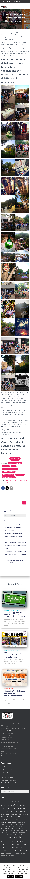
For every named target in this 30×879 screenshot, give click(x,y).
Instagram (12, 2)
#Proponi (19, 814)
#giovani (12, 480)
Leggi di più (23, 873)
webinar (12, 855)
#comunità (13, 801)
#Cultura (7, 480)
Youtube (14, 2)
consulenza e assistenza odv (20, 824)
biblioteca (11, 822)
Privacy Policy (4, 772)
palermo (7, 832)
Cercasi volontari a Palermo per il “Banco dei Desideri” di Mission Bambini (14, 536)
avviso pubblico (19, 819)
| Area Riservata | (22, 1)
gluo (14, 830)
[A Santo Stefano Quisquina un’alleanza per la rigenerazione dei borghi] (15, 677)
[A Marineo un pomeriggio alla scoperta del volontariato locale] (15, 639)
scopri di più (15, 458)
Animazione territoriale (15, 463)
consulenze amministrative (7, 826)
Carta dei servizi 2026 (6, 769)
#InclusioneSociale (18, 808)
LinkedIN (17, 2)
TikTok (4, 1)
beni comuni (6, 466)
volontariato (19, 474)
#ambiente (4, 802)
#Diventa (23, 805)
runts (19, 832)
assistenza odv (12, 819)
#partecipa (13, 814)
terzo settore (9, 834)
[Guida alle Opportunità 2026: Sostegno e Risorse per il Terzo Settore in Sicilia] (15, 599)
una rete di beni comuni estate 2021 (13, 853)
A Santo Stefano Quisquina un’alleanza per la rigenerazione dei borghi (14, 693)
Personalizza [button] (19, 876)
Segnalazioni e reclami (7, 766)
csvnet (25, 828)
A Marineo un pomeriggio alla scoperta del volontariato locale (14, 655)
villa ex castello (21, 483)
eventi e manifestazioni (8, 471)
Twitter (9, 2)
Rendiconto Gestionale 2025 (8, 777)
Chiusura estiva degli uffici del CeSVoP (15, 542)
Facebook (7, 2)
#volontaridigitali (6, 816)
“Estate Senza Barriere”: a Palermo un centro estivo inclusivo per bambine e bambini (15, 554)
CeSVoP (13, 466)
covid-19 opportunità (19, 826)
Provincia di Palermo (8, 474)
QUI (9, 730)
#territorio (25, 814)
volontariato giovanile (9, 477)
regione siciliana (14, 832)
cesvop (17, 822)
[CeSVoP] (5, 6)
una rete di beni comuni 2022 (9, 483)
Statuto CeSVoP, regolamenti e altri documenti (13, 783)
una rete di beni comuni (21, 480)
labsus (17, 830)
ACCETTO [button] (10, 876)
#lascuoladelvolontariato (12, 811)
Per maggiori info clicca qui (8, 756)
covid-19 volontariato (16, 828)
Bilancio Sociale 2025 (6, 775)
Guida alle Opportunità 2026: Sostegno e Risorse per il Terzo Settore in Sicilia (13, 527)
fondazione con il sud (7, 830)
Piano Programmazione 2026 (8, 780)
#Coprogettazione (6, 805)
